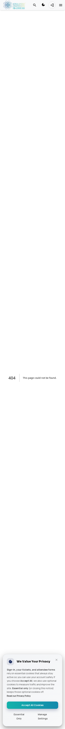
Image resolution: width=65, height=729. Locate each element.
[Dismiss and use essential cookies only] (56, 659)
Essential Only (19, 716)
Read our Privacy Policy (19, 695)
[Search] (34, 5)
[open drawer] (60, 5)
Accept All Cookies (33, 705)
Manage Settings (43, 716)
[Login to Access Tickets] (52, 5)
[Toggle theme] (43, 5)
